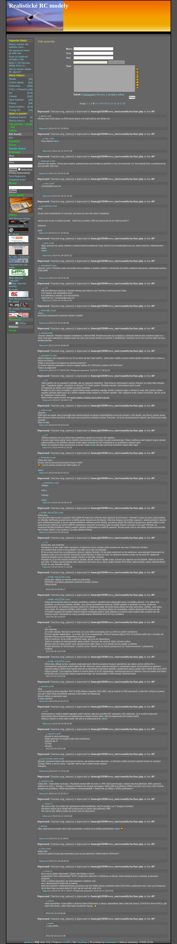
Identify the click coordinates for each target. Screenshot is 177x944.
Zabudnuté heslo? (17, 179)
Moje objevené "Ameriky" (16, 279)
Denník (21, 79)
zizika (43, 410)
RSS (11, 138)
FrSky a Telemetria (21, 89)
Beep (43, 116)
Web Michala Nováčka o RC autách (21, 300)
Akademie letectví (21, 117)
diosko (44, 826)
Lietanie (21, 96)
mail (50, 116)
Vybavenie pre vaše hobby (18, 266)
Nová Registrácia (17, 176)
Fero (43, 848)
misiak (44, 333)
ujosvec (44, 686)
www (56, 758)
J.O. (46, 380)
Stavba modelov (21, 106)
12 (111, 103)
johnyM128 (46, 206)
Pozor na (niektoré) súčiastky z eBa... (18, 58)
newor (51, 901)
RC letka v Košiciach (19, 257)
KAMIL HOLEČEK (49, 512)
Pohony (21, 103)
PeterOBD (45, 310)
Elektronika (21, 86)
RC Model (14, 234)
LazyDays (82, 942)
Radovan (45, 161)
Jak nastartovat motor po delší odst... (19, 52)
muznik (44, 781)
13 (114, 103)
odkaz (121, 94)
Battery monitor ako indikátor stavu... (19, 45)
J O (46, 288)
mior (46, 138)
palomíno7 (46, 355)
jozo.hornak (46, 758)
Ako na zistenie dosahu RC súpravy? (20, 70)
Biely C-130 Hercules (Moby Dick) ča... (19, 64)
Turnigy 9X (21, 110)
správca (28, 942)
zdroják (112, 94)
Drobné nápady (21, 82)
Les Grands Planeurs (19, 244)
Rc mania (13, 289)
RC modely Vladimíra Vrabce (19, 310)
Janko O (48, 803)
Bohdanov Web (16, 226)
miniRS (66, 942)
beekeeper (111, 942)
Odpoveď (43, 128)
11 (108, 103)
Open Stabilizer (21, 99)
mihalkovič (46, 265)
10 (105, 103)
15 (121, 103)
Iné (21, 93)
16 (124, 103)
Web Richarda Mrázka (19, 218)
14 (118, 103)
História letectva (21, 120)
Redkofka (45, 457)
